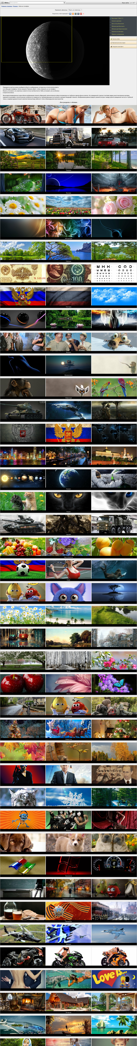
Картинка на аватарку (117, 31)
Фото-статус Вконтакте (118, 23)
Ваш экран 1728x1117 (117, 18)
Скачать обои (116, 39)
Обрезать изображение (118, 34)
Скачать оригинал (116, 21)
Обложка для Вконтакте (118, 26)
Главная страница (6, 6)
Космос (15, 6)
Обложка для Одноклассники (119, 29)
